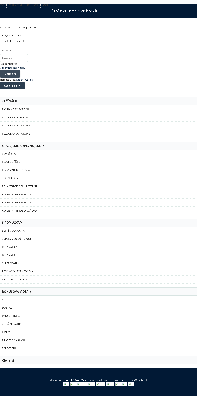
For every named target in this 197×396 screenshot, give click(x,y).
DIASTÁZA (7, 307)
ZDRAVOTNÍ (9, 348)
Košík (45, 5)
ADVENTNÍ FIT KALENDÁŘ (16, 194)
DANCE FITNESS (11, 315)
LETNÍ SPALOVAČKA (13, 230)
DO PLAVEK (8, 255)
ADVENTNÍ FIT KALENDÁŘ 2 (17, 202)
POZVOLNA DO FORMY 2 (16, 133)
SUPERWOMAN (10, 263)
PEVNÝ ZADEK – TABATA (16, 170)
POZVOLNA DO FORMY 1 (16, 125)
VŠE (4, 299)
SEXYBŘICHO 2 (10, 178)
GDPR (144, 380)
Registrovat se (24, 79)
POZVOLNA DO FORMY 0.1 (17, 117)
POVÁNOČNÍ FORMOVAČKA (17, 271)
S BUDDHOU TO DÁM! (14, 279)
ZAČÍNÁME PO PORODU (15, 109)
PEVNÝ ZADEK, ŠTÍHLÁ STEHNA (19, 186)
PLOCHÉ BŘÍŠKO (11, 161)
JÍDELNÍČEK (32, 5)
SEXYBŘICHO (9, 153)
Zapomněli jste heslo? (12, 67)
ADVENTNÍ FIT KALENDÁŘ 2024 (19, 210)
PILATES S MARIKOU (13, 340)
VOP (136, 380)
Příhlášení (15, 5)
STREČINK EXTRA (11, 323)
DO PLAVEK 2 (9, 247)
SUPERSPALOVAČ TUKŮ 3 (16, 238)
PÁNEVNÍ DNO (10, 332)
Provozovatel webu (122, 380)
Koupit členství (12, 85)
